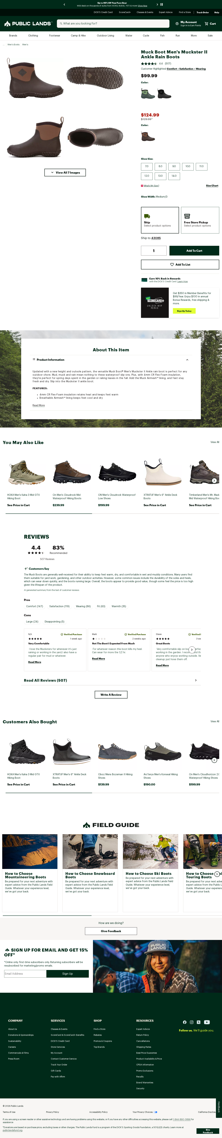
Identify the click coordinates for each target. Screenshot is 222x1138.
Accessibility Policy (98, 1112)
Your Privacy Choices (143, 1112)
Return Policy (142, 1035)
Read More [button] (39, 405)
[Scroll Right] (192, 649)
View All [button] (215, 442)
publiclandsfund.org (12, 1130)
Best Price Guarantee (146, 1053)
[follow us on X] (200, 1022)
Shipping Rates (143, 1047)
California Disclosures (208, 1112)
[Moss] (148, 93)
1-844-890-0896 (182, 1119)
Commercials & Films (18, 1053)
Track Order (203, 12)
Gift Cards (56, 1071)
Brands (13, 35)
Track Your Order (59, 1065)
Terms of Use (9, 1112)
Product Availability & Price (149, 1059)
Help (216, 12)
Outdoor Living (106, 35)
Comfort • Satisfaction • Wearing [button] (186, 68)
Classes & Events (145, 12)
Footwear (55, 35)
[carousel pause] (162, 4)
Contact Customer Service (63, 1059)
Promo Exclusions (144, 1071)
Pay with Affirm (58, 1077)
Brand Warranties (144, 1083)
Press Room (13, 1059)
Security (140, 1088)
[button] (65, 172)
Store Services (58, 1047)
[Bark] (148, 136)
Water (128, 35)
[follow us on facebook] (186, 1022)
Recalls (139, 1077)
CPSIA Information (145, 1065)
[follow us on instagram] (193, 1022)
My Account (56, 1053)
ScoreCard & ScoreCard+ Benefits (67, 1035)
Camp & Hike (78, 35)
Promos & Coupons (103, 1041)
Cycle (146, 35)
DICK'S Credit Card (103, 12)
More (194, 35)
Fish (162, 35)
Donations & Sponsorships (20, 1035)
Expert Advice (166, 12)
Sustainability (14, 1041)
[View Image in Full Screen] (35, 77)
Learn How (182, 282)
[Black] (164, 93)
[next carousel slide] (157, 4)
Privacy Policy (52, 1112)
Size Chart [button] (212, 185)
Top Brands (99, 1047)
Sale (210, 35)
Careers (12, 1047)
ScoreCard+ (125, 12)
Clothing (33, 35)
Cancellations (143, 1041)
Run (178, 35)
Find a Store (185, 12)
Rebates (98, 1035)
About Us (12, 1029)
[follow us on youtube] (206, 1022)
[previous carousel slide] (64, 4)
